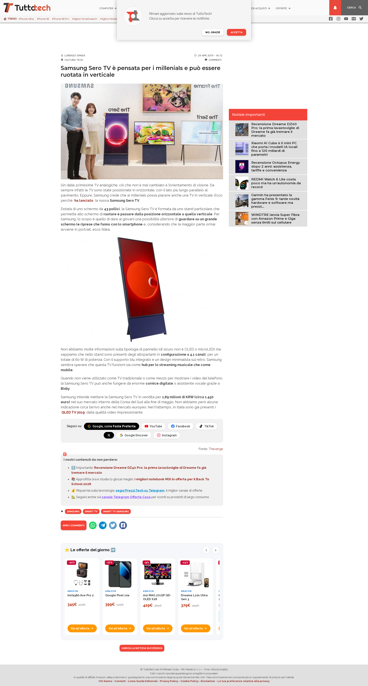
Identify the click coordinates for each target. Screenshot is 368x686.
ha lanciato (83, 200)
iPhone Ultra (26, 18)
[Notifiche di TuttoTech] (335, 7)
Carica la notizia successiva (142, 648)
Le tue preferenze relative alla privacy (243, 681)
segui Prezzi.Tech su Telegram (140, 490)
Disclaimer (208, 681)
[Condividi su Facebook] (123, 525)
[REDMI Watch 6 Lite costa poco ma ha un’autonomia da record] (241, 183)
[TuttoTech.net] (32, 7)
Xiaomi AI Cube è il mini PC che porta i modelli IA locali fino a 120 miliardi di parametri (274, 148)
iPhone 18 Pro (60, 18)
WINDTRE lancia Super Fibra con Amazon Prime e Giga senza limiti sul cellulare (275, 218)
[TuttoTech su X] (109, 435)
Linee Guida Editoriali (143, 681)
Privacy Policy (169, 681)
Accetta (236, 32)
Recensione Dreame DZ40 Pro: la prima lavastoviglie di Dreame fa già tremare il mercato (275, 129)
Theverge (216, 449)
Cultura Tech (74, 59)
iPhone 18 (43, 18)
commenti (215, 59)
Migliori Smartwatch (84, 18)
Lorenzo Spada (75, 55)
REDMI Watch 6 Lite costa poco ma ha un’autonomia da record (276, 183)
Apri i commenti (74, 525)
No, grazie (212, 32)
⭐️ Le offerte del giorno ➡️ (90, 550)
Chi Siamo (105, 681)
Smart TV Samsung (116, 511)
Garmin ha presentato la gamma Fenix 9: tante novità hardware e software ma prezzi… (275, 200)
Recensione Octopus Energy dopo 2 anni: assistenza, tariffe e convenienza (275, 166)
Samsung (73, 511)
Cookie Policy (189, 681)
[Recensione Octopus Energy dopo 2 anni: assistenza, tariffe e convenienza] (241, 166)
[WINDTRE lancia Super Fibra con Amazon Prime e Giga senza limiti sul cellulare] (241, 218)
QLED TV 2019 (73, 412)
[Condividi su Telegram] (103, 525)
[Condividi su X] (113, 525)
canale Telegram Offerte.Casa (126, 497)
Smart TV (91, 511)
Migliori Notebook (111, 18)
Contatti (120, 681)
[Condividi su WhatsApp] (93, 525)
